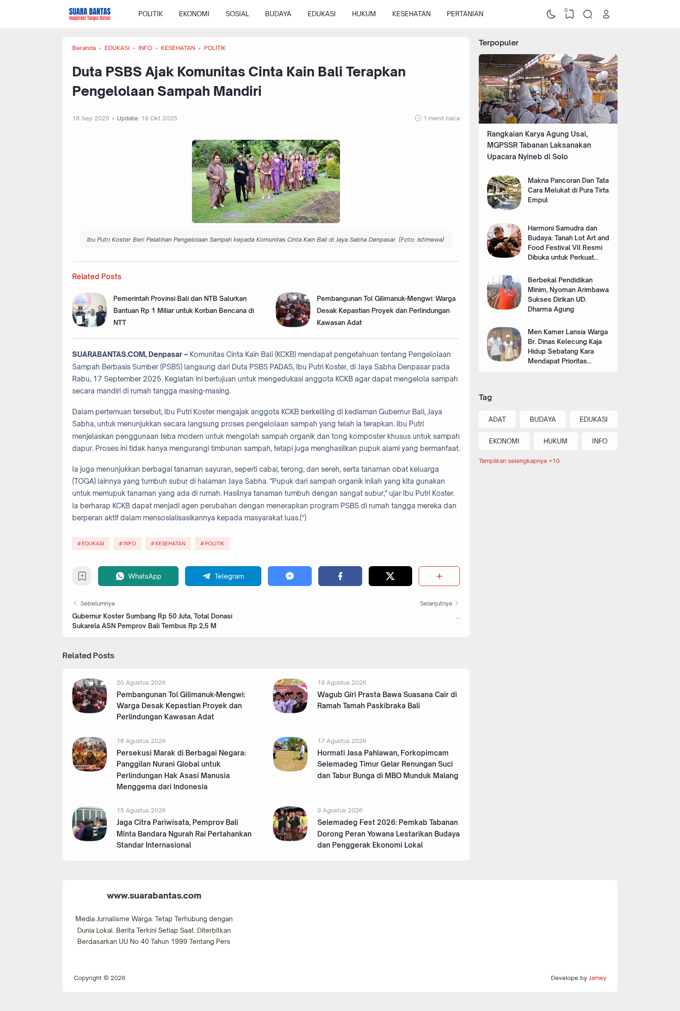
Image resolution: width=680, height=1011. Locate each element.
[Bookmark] (82, 578)
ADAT (497, 419)
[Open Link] (606, 14)
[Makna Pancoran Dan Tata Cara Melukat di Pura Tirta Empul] (504, 208)
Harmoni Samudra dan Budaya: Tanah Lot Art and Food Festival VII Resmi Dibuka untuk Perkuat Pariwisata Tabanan (568, 247)
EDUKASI (322, 14)
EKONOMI (194, 14)
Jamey (597, 977)
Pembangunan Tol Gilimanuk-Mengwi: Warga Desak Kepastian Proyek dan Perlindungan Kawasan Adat (386, 310)
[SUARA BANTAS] (90, 14)
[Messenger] (290, 576)
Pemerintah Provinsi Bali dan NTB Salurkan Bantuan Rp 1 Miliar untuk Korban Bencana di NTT (183, 310)
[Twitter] (391, 576)
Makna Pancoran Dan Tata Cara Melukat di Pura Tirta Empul (568, 190)
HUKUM (364, 14)
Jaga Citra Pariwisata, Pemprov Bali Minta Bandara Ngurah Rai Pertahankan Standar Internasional (184, 833)
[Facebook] (340, 576)
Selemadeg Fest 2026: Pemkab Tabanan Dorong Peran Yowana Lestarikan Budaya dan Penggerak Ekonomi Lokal (388, 833)
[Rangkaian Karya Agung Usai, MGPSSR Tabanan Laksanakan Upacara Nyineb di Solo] (548, 121)
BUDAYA (278, 14)
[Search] (588, 14)
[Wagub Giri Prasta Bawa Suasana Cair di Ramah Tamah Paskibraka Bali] (290, 711)
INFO (130, 543)
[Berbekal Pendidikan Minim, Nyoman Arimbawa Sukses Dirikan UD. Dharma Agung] (504, 307)
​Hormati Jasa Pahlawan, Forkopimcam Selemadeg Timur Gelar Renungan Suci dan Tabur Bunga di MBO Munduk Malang (387, 764)
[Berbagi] (439, 576)
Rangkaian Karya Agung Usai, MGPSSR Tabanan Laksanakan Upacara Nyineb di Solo (539, 145)
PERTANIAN (465, 14)
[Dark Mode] (551, 14)
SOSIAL (237, 14)
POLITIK (150, 14)
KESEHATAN (411, 14)
